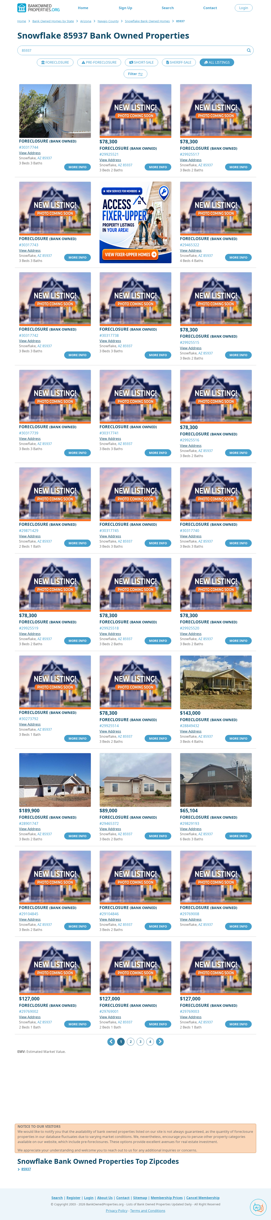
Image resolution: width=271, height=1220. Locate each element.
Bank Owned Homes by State (53, 21)
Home (83, 7)
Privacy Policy (116, 1210)
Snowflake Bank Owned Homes (147, 21)
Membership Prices (167, 1197)
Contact (210, 7)
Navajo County (108, 21)
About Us (105, 1197)
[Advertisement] (135, 1089)
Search (168, 7)
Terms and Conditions (147, 1210)
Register (73, 1197)
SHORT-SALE (143, 62)
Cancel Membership (203, 1197)
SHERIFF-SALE (180, 62)
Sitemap (140, 1197)
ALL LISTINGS (219, 62)
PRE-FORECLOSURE (101, 62)
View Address (30, 153)
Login (243, 8)
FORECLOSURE (57, 62)
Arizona (85, 21)
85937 (26, 1169)
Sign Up (125, 7)
